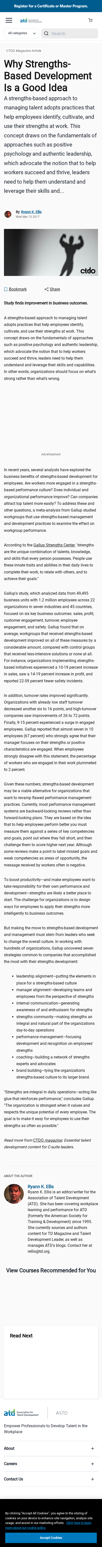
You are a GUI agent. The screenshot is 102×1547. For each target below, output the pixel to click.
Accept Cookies (51, 1538)
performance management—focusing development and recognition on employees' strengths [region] (54, 1043)
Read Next (21, 1336)
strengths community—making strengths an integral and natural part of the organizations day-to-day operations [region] (55, 1023)
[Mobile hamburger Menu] (9, 20)
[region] (51, 303)
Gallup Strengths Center (54, 545)
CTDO (47, 1140)
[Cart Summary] (92, 20)
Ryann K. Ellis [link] (31, 212)
